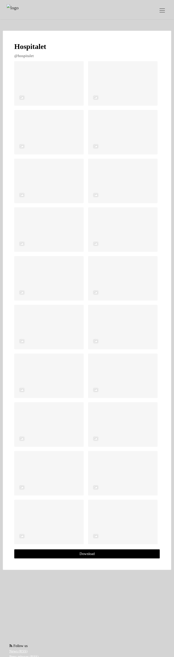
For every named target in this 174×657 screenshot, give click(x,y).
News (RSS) (18, 651)
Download (87, 554)
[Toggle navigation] (162, 10)
